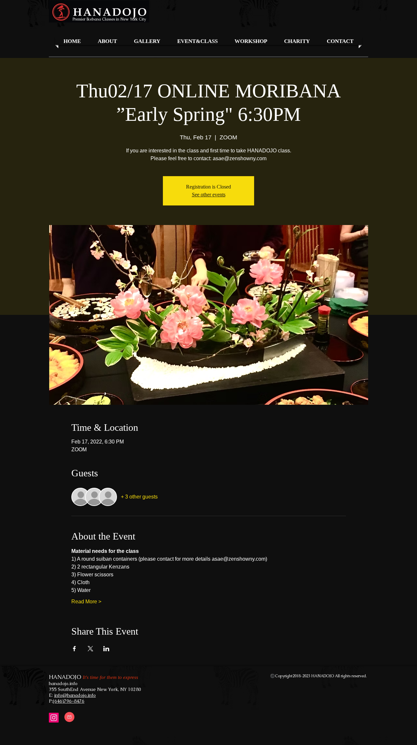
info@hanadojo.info (75, 695)
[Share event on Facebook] (74, 648)
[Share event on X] (90, 648)
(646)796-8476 (68, 701)
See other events (208, 194)
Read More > (86, 601)
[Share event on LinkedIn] (106, 648)
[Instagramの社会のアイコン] (54, 718)
